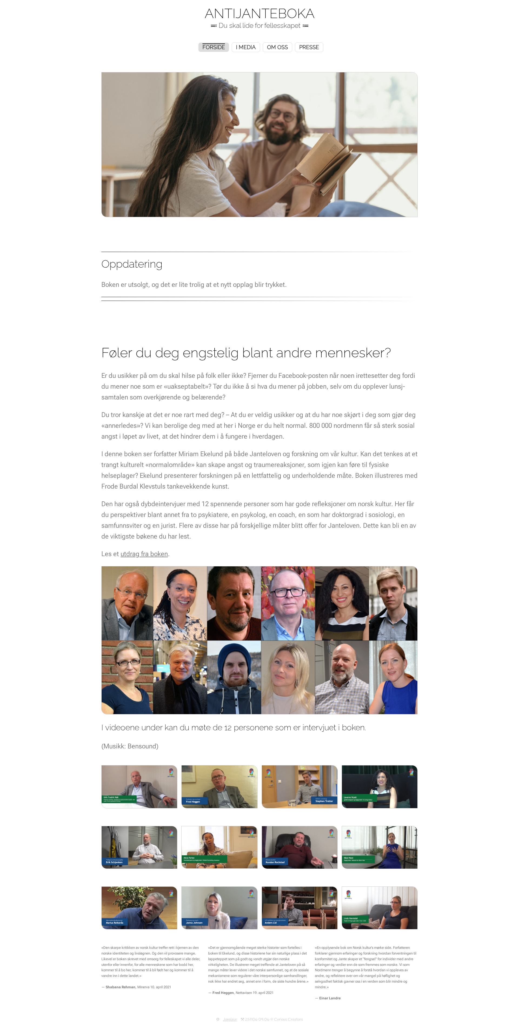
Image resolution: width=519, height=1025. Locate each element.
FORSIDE (213, 47)
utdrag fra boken (144, 554)
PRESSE (309, 47)
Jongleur (230, 1019)
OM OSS (277, 47)
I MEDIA (246, 47)
